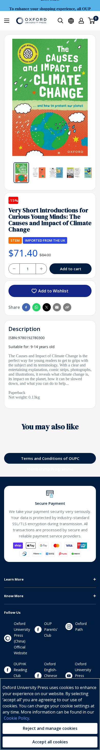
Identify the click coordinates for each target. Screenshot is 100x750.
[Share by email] (57, 307)
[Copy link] (67, 307)
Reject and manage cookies (50, 728)
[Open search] (60, 20)
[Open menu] (6, 21)
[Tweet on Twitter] (47, 307)
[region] (50, 714)
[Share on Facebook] (26, 307)
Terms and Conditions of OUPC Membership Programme (50, 460)
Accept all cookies (50, 742)
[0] (91, 21)
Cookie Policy (16, 718)
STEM (15, 240)
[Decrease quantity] (14, 269)
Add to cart (70, 268)
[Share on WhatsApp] (36, 307)
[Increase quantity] (41, 269)
